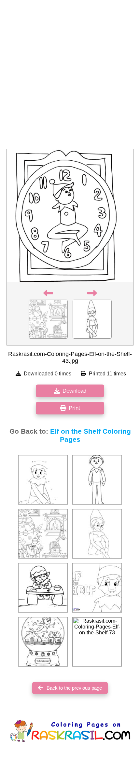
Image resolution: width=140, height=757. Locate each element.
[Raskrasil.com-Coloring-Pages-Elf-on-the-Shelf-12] (43, 480)
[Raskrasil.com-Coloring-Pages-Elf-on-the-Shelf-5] (97, 534)
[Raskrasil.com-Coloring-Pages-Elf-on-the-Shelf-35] (43, 588)
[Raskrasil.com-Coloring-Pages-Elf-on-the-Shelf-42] (43, 534)
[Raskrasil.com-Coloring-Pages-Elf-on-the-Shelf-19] (97, 480)
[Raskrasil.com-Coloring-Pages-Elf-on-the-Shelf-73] (97, 642)
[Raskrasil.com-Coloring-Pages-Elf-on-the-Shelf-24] (43, 642)
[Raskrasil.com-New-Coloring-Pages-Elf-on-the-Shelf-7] (97, 588)
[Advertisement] (70, 76)
